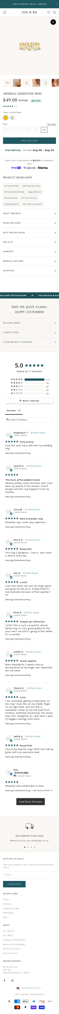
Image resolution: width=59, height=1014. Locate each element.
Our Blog (7, 935)
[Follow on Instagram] (12, 980)
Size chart (51, 124)
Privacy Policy (10, 953)
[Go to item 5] (46, 83)
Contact (7, 904)
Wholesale (8, 913)
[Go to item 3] (26, 83)
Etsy (5, 917)
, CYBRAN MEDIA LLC (36, 994)
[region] (29, 831)
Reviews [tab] (11, 410)
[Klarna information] (43, 168)
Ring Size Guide (11, 908)
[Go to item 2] (17, 83)
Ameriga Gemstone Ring (17, 453)
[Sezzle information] (29, 167)
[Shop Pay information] (16, 168)
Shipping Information (14, 940)
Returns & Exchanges (14, 944)
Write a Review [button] (31, 400)
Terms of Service (11, 949)
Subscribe (14, 884)
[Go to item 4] (36, 83)
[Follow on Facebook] (4, 980)
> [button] (30, 801)
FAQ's (6, 899)
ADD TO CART (29, 141)
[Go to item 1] (7, 83)
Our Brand (8, 931)
